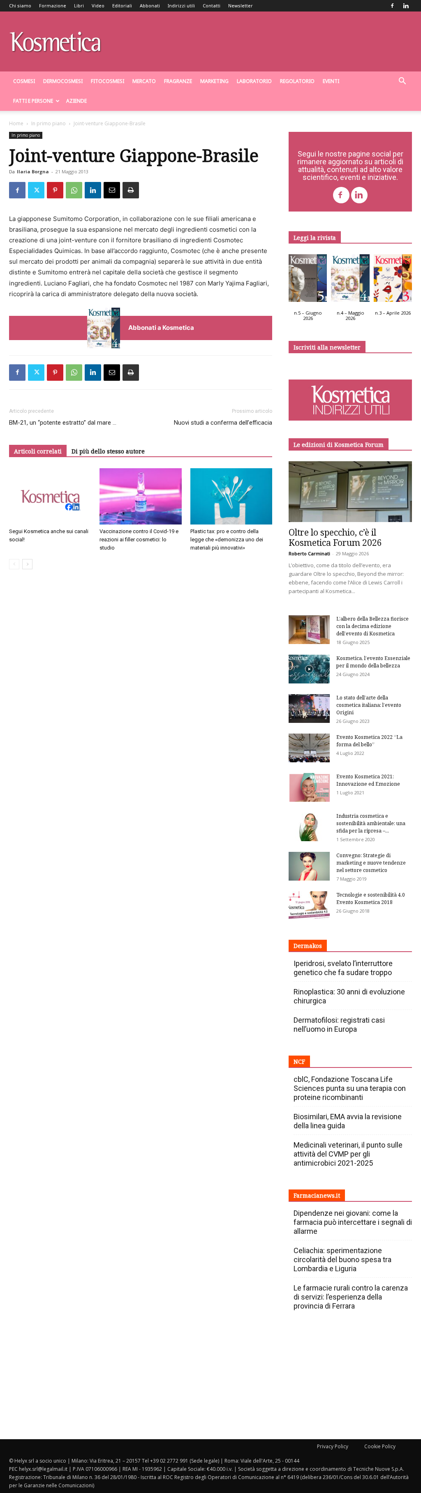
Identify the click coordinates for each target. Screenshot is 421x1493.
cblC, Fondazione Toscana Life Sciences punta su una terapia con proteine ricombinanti (350, 1088)
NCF (299, 1061)
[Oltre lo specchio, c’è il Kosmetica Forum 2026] (350, 491)
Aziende (76, 100)
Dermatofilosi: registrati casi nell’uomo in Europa (339, 1024)
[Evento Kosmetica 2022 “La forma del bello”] (309, 748)
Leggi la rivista (315, 238)
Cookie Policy (380, 1446)
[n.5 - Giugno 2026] (308, 280)
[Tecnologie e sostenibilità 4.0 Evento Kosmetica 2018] (309, 905)
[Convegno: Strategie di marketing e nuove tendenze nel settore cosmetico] (309, 866)
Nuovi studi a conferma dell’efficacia (223, 422)
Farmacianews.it (317, 1195)
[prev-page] (14, 564)
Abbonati (150, 5)
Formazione (52, 5)
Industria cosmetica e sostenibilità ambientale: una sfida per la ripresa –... (370, 823)
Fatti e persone (33, 100)
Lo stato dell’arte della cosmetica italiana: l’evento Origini (368, 705)
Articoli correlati (38, 451)
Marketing (214, 81)
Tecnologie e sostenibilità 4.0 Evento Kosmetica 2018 (370, 898)
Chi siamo (20, 5)
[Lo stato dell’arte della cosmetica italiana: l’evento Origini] (309, 708)
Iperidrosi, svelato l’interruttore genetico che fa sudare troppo (343, 968)
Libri (79, 5)
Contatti (211, 5)
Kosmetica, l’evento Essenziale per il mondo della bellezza (373, 662)
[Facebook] (392, 6)
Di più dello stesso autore (108, 451)
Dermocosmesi (63, 81)
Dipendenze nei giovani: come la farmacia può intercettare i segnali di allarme (353, 1222)
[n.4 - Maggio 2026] (350, 280)
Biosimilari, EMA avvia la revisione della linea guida (348, 1121)
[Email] (112, 190)
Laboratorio (254, 81)
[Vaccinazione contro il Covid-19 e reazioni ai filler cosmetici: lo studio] (140, 496)
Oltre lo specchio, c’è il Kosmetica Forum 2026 (335, 537)
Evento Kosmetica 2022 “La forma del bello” (369, 741)
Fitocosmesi (107, 81)
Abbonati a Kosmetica (161, 327)
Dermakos (308, 946)
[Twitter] (36, 190)
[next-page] (27, 564)
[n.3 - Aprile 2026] (393, 280)
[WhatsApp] (74, 190)
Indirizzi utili (181, 5)
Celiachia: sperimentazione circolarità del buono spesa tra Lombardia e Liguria (342, 1259)
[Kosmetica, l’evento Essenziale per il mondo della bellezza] (309, 669)
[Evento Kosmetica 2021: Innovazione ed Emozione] (309, 787)
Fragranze (178, 81)
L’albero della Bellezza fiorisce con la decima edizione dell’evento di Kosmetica (372, 626)
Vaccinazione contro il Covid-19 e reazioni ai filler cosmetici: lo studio (138, 539)
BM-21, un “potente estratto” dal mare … (62, 422)
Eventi (331, 81)
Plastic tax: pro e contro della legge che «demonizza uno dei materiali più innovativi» (226, 539)
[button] (402, 82)
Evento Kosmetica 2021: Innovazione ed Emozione (368, 780)
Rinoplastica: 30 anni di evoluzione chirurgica (349, 996)
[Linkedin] (406, 6)
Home (16, 123)
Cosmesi (24, 81)
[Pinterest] (55, 190)
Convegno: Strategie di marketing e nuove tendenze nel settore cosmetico (371, 863)
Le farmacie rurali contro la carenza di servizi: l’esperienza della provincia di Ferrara (351, 1297)
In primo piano (48, 123)
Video (98, 5)
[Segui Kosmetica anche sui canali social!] (50, 496)
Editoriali (122, 5)
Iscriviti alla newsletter (327, 347)
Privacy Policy (332, 1446)
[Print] (131, 190)
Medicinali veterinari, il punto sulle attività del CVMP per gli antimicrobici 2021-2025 (348, 1154)
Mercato (144, 81)
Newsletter (240, 5)
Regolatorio (297, 81)
